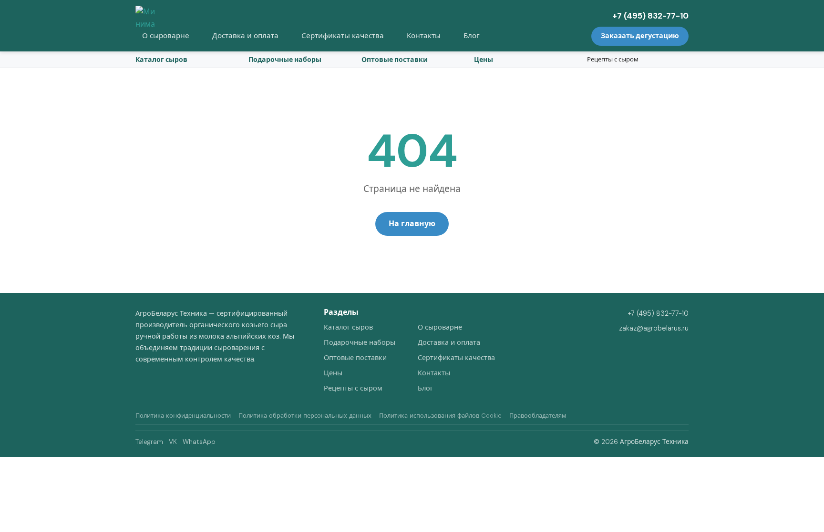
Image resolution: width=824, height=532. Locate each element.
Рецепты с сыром (613, 59)
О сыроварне (165, 35)
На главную (412, 224)
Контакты (424, 35)
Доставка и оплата (245, 35)
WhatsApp (199, 442)
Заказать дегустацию (640, 35)
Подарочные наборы (284, 59)
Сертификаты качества (342, 35)
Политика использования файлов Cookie (440, 416)
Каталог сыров (161, 59)
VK (173, 442)
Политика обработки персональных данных (304, 416)
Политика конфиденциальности (183, 416)
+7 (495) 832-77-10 (650, 15)
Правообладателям (537, 416)
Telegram (149, 442)
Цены (483, 59)
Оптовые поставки (394, 59)
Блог (472, 35)
